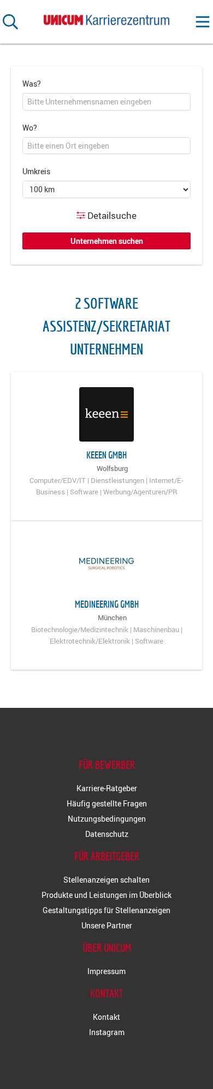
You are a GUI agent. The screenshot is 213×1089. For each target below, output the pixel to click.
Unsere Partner (106, 925)
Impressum (106, 971)
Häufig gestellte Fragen (107, 803)
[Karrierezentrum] (106, 18)
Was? (31, 83)
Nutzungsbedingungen (107, 818)
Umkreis (36, 171)
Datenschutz (106, 834)
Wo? (29, 128)
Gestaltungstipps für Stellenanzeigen (106, 910)
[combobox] (106, 102)
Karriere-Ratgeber (106, 788)
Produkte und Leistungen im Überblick (106, 895)
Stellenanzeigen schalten (106, 879)
